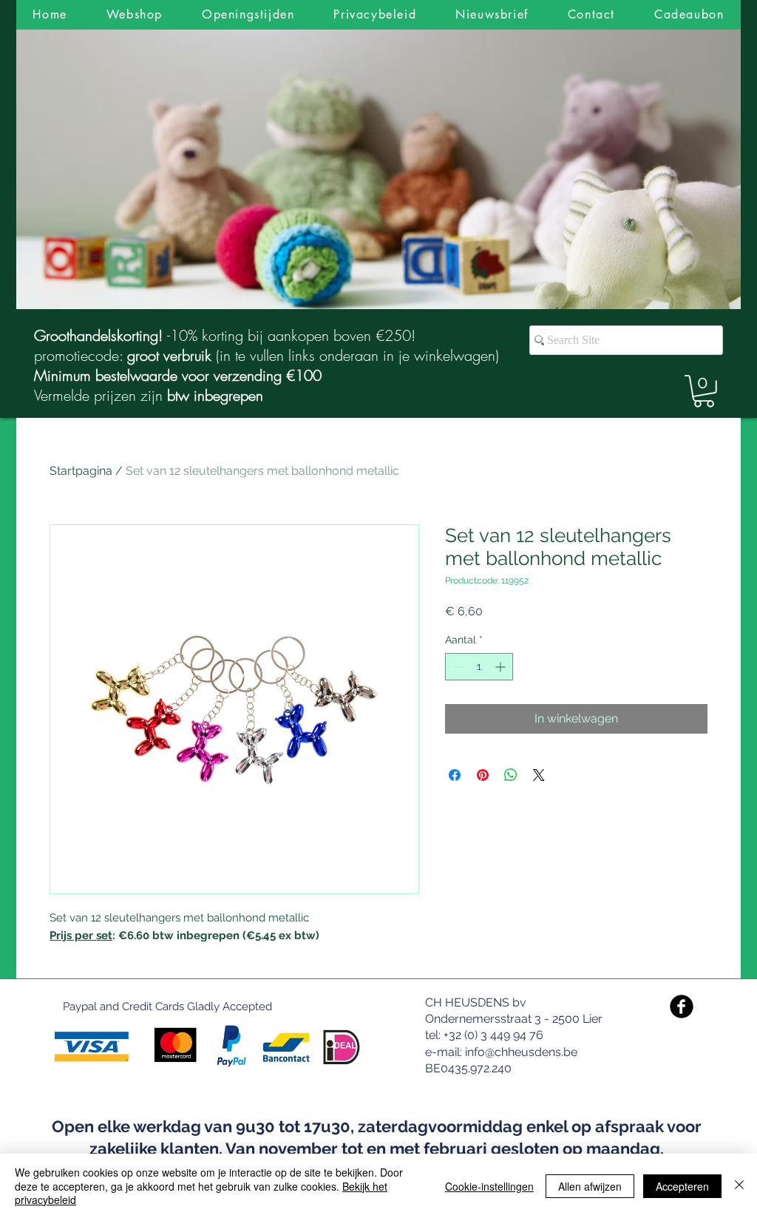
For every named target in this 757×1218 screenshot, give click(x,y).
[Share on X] (539, 775)
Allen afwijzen (590, 1186)
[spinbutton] (479, 667)
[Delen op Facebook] (455, 775)
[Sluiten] (739, 1185)
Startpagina (81, 471)
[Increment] (501, 667)
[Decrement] (456, 667)
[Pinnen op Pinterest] (483, 775)
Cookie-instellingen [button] (489, 1186)
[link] (704, 391)
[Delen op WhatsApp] (511, 775)
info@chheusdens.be (521, 1052)
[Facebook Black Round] (681, 1006)
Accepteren (682, 1186)
